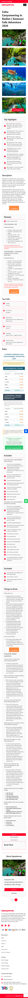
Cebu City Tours (9, 794)
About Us (3, 943)
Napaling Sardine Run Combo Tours (14, 811)
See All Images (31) (18, 110)
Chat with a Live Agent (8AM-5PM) (14, 448)
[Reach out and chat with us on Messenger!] (26, 431)
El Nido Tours (9, 823)
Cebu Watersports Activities (12, 797)
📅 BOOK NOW (14, 208)
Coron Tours (9, 822)
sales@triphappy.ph (8, 979)
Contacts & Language (6, 1)
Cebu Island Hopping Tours (12, 796)
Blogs (2, 937)
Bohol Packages (4, 960)
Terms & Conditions (5, 952)
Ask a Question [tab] (14, 840)
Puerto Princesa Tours (11, 820)
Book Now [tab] (14, 834)
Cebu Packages (4, 963)
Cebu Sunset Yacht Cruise (12, 799)
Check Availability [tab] (14, 837)
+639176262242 (7, 976)
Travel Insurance (5, 968)
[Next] (16, 899)
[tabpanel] (14, 844)
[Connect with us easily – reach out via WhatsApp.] (26, 501)
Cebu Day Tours (9, 793)
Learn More (14, 893)
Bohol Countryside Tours (11, 806)
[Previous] (12, 899)
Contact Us (3, 940)
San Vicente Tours (10, 825)
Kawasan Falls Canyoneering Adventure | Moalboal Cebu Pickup (13, 881)
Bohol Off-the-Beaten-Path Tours (13, 813)
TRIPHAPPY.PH (19, 996)
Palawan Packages (5, 965)
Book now (14, 889)
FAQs (2, 946)
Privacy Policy (4, 949)
